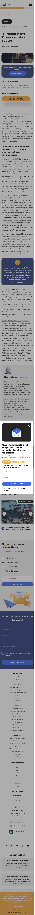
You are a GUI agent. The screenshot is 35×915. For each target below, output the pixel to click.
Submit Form (17, 483)
